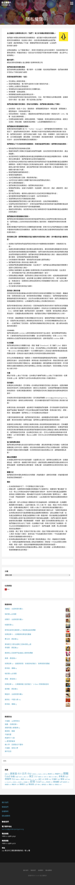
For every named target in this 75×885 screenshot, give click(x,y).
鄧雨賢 (8, 784)
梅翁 (24, 779)
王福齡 (56, 779)
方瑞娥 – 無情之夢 (11, 748)
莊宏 (44, 782)
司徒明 (40, 774)
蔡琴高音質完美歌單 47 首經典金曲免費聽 (20, 630)
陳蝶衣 (24, 784)
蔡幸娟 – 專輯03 (11, 704)
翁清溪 (15, 782)
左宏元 (21, 776)
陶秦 (39, 784)
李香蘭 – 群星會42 (11, 648)
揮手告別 (8, 751)
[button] (72, 3)
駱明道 (45, 784)
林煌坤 (10, 779)
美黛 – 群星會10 (11, 658)
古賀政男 (35, 774)
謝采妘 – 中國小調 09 (13, 699)
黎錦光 (58, 784)
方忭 (46, 776)
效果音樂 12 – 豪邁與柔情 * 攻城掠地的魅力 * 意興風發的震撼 (27, 664)
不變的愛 (8, 734)
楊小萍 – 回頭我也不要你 (14, 745)
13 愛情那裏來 (10, 741)
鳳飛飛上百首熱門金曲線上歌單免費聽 (19, 653)
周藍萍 (59, 774)
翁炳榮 (20, 782)
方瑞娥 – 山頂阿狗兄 (12, 721)
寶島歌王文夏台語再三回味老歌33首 (18, 644)
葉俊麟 (58, 782)
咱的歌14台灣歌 (10, 614)
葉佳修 (49, 782)
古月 (26, 773)
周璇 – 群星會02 (11, 679)
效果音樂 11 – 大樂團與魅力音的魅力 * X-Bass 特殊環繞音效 (27, 684)
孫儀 (14, 776)
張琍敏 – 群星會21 (11, 689)
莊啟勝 (27, 782)
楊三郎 (30, 779)
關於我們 (5, 802)
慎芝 (33, 776)
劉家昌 (15, 773)
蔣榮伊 (66, 782)
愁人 (26, 776)
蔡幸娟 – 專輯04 (11, 668)
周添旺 (51, 774)
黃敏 (52, 784)
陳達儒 (33, 784)
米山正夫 (9, 782)
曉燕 (56, 776)
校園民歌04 (9, 625)
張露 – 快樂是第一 (11, 724)
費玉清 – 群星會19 (11, 639)
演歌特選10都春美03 (12, 728)
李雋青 (63, 776)
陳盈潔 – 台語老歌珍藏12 (14, 694)
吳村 (45, 774)
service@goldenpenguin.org (13, 829)
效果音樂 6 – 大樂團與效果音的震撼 (18, 634)
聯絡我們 (5, 807)
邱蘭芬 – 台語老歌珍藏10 (14, 619)
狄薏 (48, 779)
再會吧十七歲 (10, 738)
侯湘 (7, 774)
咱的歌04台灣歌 (11, 674)
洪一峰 (35, 779)
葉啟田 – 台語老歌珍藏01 (14, 609)
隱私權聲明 (6, 816)
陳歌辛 (15, 784)
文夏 (40, 777)
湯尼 (41, 779)
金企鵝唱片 (6, 2)
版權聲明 (5, 811)
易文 (51, 776)
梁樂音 (18, 779)
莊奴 (35, 781)
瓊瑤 (64, 779)
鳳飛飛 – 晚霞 (10, 731)
